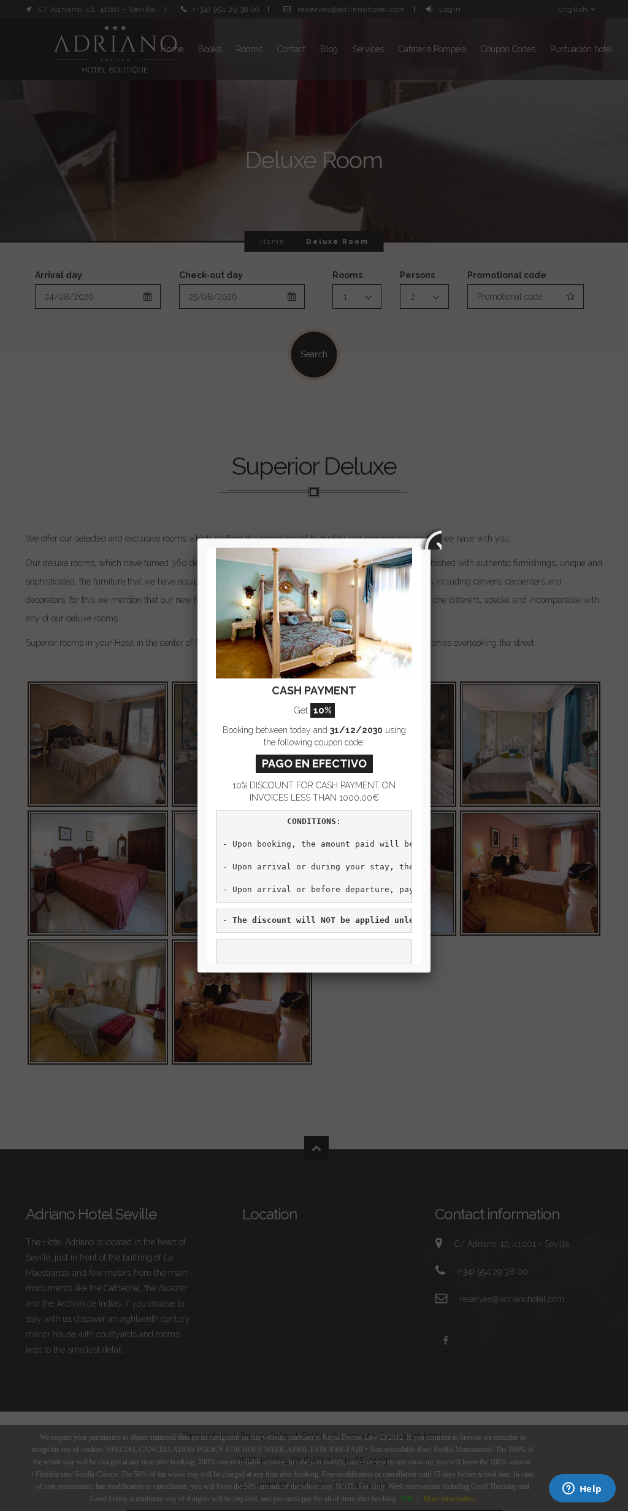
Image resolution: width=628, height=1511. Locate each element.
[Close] (430, 538)
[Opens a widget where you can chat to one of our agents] (582, 1489)
